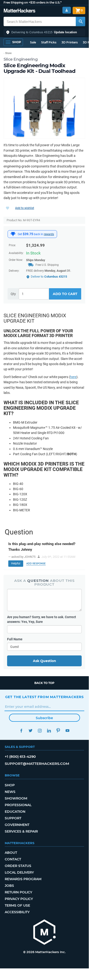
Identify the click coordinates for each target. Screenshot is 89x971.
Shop (10, 785)
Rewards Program (23, 879)
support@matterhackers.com (37, 763)
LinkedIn (49, 730)
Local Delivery (19, 872)
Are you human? (41, 619)
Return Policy (18, 892)
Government (17, 825)
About (11, 852)
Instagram (40, 730)
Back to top (44, 683)
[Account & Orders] (66, 10)
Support (13, 818)
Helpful (15, 563)
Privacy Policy (19, 899)
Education (15, 811)
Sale (33, 42)
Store (8, 53)
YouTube (67, 730)
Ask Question (44, 661)
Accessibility (17, 912)
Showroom (16, 798)
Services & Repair (21, 831)
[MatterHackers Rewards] (13, 234)
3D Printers (70, 42)
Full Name (14, 639)
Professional (18, 805)
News (10, 792)
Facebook (21, 730)
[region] (44, 108)
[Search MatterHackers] (80, 21)
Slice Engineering (21, 59)
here (73, 377)
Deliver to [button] (49, 276)
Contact (13, 859)
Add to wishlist (24, 208)
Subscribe (44, 718)
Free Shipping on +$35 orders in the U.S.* (33, 2)
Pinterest (58, 730)
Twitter (31, 730)
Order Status (18, 866)
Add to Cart (65, 294)
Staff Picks (48, 42)
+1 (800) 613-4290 (20, 756)
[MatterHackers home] (20, 11)
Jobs (9, 885)
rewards (49, 234)
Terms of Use (17, 905)
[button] (44, 32)
